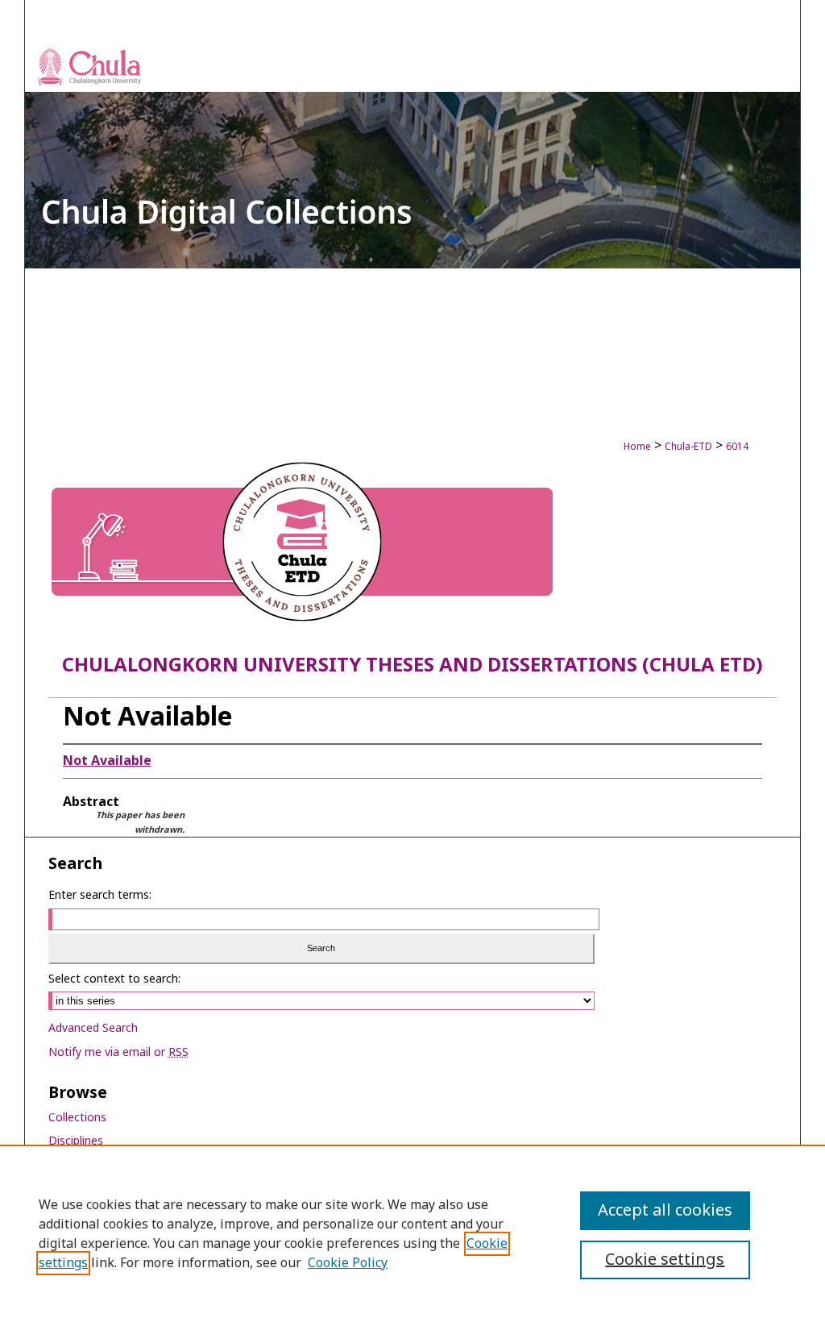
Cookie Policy (348, 1263)
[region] (412, 1233)
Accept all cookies (665, 1211)
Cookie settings (664, 1260)
